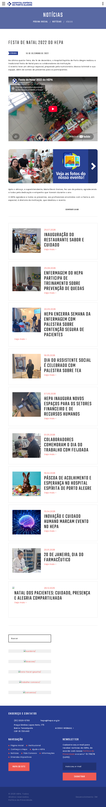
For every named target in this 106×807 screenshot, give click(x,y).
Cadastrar (79, 776)
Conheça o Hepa (19, 749)
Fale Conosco (30, 753)
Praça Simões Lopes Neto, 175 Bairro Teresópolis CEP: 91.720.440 (29, 728)
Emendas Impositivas (21, 757)
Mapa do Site (19, 766)
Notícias (56, 21)
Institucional (35, 745)
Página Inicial (40, 21)
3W (96, 797)
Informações (48, 753)
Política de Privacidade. (20, 800)
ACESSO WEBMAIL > (64, 728)
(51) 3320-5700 (22, 720)
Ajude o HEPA (38, 749)
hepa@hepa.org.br (50, 720)
